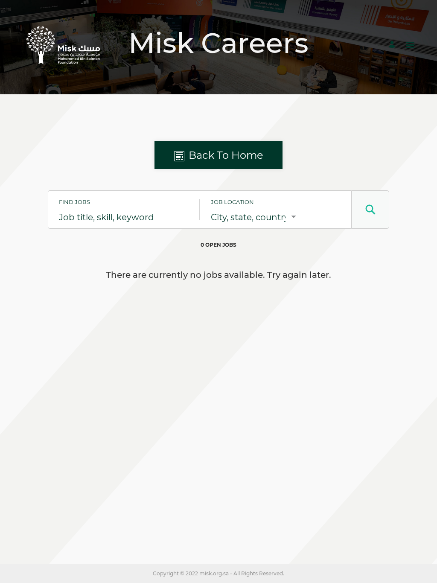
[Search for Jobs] (370, 209)
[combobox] (123, 217)
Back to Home (226, 155)
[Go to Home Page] (63, 45)
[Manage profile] (393, 45)
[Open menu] (410, 45)
